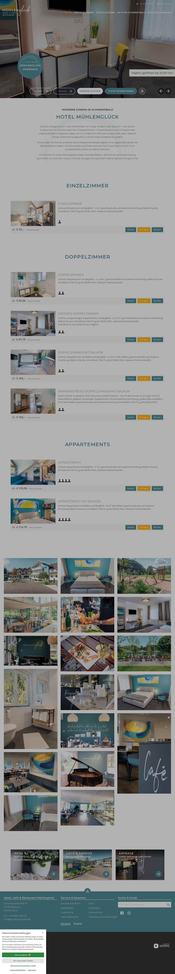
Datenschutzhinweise (17, 970)
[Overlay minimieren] (42, 932)
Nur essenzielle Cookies (23, 961)
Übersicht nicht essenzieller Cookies (23, 966)
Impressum (32, 970)
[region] (23, 943)
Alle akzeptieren (21, 955)
